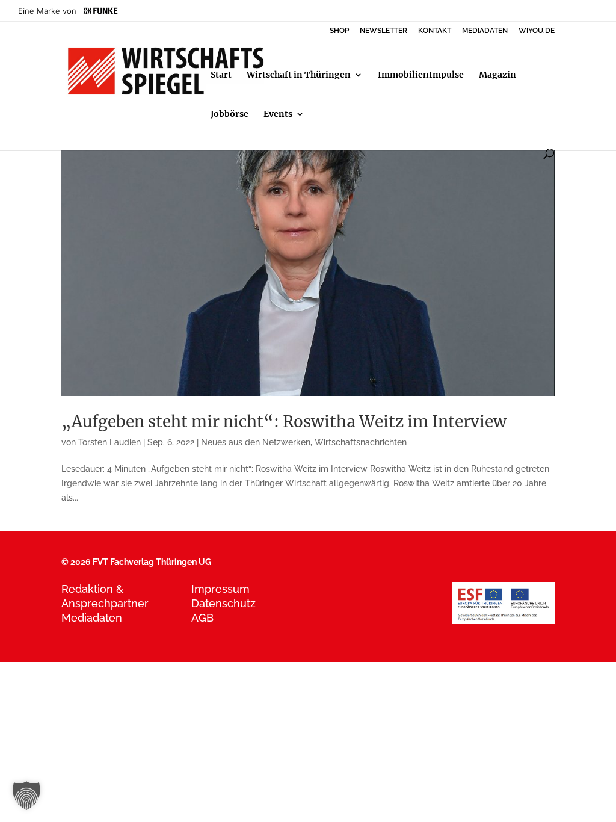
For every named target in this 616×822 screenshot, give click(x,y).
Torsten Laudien (109, 442)
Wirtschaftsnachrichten (361, 442)
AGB (202, 617)
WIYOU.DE (537, 31)
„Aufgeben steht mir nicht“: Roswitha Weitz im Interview (284, 421)
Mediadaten (91, 617)
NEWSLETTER (383, 31)
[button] (26, 795)
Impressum (220, 589)
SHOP (339, 31)
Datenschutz (223, 603)
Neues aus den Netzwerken (255, 442)
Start (221, 75)
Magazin (497, 75)
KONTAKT (434, 31)
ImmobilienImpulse (421, 75)
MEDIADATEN (485, 31)
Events (277, 114)
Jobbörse (229, 114)
